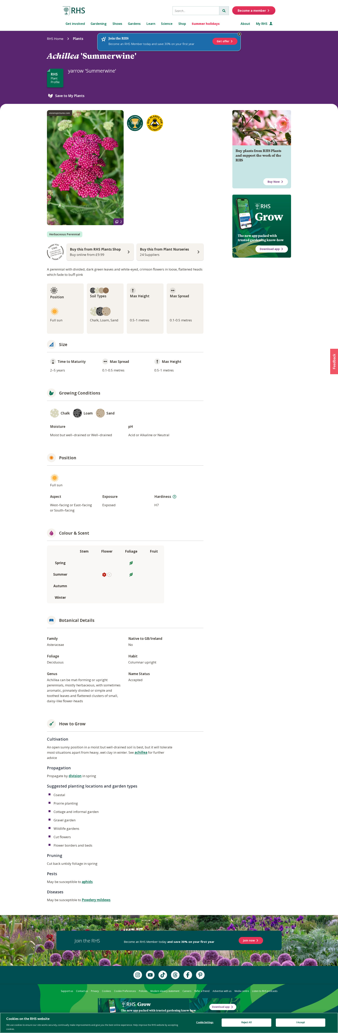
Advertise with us (222, 991)
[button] (334, 361)
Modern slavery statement (164, 991)
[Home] (74, 11)
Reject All (246, 1022)
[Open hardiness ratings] (174, 496)
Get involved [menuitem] (75, 24)
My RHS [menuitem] (262, 24)
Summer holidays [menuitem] (206, 24)
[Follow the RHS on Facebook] (187, 975)
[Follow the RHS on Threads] (175, 975)
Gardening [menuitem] (99, 24)
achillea (141, 752)
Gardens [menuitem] (134, 24)
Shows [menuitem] (117, 24)
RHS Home (55, 38)
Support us (67, 991)
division (75, 776)
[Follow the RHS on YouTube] (150, 975)
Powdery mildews (96, 900)
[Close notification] (239, 34)
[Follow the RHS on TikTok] (162, 975)
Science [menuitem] (167, 24)
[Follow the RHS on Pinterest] (200, 975)
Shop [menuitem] (182, 24)
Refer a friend (201, 991)
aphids (87, 881)
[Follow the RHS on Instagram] (137, 975)
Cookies (106, 991)
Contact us (82, 991)
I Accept (300, 1022)
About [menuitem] (245, 24)
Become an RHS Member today (169, 942)
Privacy (95, 991)
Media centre (242, 991)
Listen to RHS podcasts (264, 991)
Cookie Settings (204, 1022)
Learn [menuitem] (151, 24)
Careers (186, 991)
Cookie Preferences (125, 991)
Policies (143, 991)
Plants (78, 38)
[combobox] (196, 10)
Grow (269, 216)
